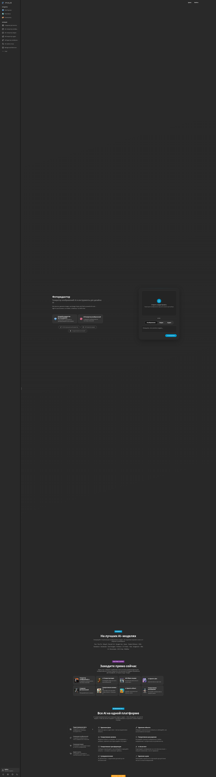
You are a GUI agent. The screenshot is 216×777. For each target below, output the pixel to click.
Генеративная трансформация (111, 747)
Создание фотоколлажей (78, 331)
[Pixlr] (10, 2)
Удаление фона (106, 727)
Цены (189, 2)
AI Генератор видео (90, 327)
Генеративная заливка (108, 737)
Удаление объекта (144, 727)
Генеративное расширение (147, 737)
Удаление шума (143, 756)
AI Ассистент (142, 747)
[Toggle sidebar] (22, 388)
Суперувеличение (107, 756)
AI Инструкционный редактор (70, 327)
